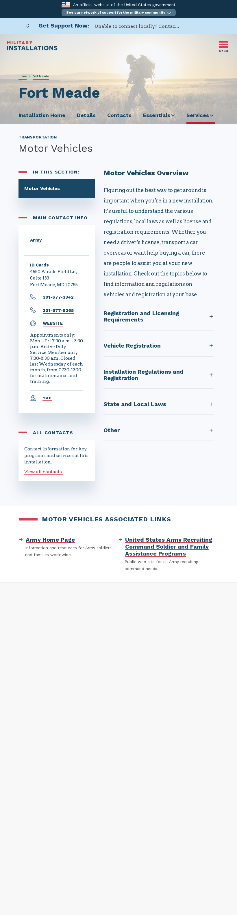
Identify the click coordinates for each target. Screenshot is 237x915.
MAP (47, 398)
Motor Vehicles (42, 188)
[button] (119, 12)
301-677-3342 (58, 297)
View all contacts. (43, 471)
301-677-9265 (58, 310)
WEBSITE (53, 323)
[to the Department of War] (66, 4)
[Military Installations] (32, 49)
